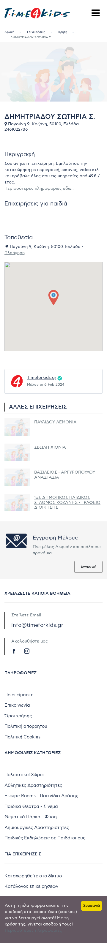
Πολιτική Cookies (22, 737)
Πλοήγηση (14, 252)
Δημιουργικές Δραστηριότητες (36, 827)
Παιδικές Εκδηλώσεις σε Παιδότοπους (44, 838)
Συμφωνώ (91, 906)
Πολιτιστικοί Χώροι (24, 774)
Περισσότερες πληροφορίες (33, 930)
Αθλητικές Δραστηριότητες (33, 785)
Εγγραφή (88, 566)
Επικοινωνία (17, 705)
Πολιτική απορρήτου (25, 726)
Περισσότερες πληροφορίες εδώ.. (39, 188)
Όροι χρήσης (18, 716)
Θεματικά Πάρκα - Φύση (30, 816)
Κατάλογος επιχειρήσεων (31, 886)
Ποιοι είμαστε (18, 694)
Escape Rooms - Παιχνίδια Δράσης (41, 795)
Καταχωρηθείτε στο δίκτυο (33, 876)
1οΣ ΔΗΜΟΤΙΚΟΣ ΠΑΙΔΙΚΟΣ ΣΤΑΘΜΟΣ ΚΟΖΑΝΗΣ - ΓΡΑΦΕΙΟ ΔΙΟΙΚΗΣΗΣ (67, 502)
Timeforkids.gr (41, 377)
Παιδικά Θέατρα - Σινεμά (31, 806)
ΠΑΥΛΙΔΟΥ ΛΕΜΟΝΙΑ (55, 422)
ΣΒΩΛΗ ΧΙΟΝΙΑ (50, 447)
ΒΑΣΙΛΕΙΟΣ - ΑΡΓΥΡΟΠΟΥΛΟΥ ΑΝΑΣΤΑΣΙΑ (64, 475)
